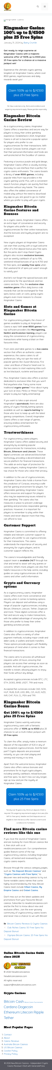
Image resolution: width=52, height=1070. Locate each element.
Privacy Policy (11, 1053)
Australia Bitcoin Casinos (16, 1044)
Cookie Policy (10, 1050)
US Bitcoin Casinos (13, 1047)
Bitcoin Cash (14, 1001)
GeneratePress (38, 1066)
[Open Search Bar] (37, 6)
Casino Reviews (11, 1041)
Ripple (39, 1012)
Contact (8, 1034)
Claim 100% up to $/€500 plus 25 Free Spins (26, 93)
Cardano (10, 1007)
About (7, 1037)
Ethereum (12, 1012)
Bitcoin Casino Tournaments (33, 1002)
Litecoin (26, 1012)
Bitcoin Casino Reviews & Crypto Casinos (27, 923)
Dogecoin (25, 1007)
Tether (9, 1017)
